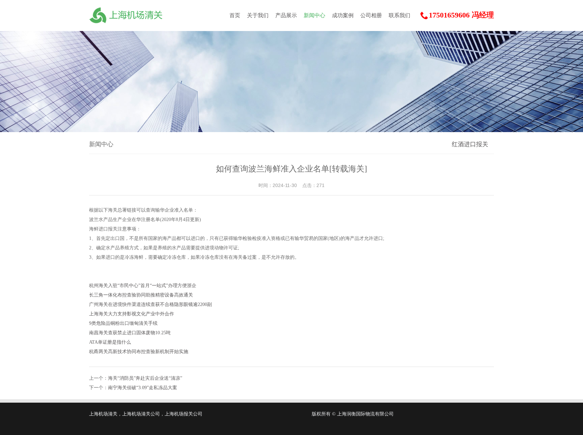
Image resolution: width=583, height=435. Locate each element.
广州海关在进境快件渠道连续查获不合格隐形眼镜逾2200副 (150, 304)
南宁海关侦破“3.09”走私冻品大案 (142, 387)
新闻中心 (314, 15)
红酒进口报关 (470, 144)
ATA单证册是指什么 (110, 342)
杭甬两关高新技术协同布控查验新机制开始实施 (138, 351)
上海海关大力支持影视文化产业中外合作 (131, 313)
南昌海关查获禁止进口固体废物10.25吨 (130, 332)
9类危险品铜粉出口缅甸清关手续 (123, 323)
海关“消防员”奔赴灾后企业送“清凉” (145, 378)
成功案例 (343, 15)
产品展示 (286, 15)
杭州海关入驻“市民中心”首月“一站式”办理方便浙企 (142, 285)
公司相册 (371, 15)
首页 (234, 15)
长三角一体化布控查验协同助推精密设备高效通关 (141, 295)
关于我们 (258, 15)
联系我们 (399, 15)
